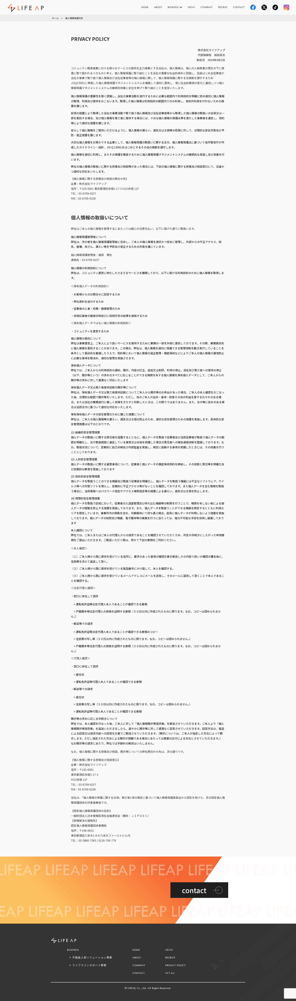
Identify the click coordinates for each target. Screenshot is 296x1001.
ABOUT (158, 7)
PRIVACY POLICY (175, 965)
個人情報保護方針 (74, 18)
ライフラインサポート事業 (89, 965)
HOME (144, 7)
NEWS (191, 7)
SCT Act (169, 973)
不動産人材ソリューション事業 (92, 957)
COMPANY (207, 7)
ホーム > (57, 18)
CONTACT (239, 7)
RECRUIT (222, 7)
